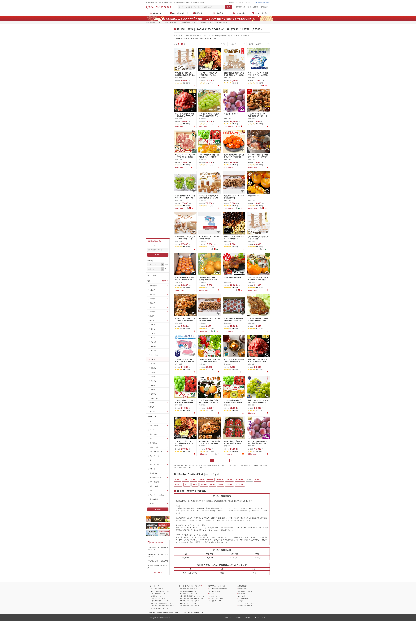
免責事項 (193, 613)
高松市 (185, 480)
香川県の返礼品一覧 (205, 22)
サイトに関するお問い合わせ (262, 2)
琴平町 (221, 485)
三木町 (187, 485)
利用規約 (247, 618)
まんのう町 (239, 485)
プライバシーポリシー (260, 618)
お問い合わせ (228, 618)
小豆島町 (178, 485)
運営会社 (238, 618)
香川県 (177, 480)
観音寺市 (220, 480)
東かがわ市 (239, 480)
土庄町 (257, 480)
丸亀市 (193, 480)
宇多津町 (204, 485)
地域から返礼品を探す (171, 22)
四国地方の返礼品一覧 (188, 22)
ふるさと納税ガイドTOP (153, 22)
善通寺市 (210, 480)
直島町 (195, 485)
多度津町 (229, 485)
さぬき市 (229, 480)
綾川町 (212, 485)
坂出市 (201, 480)
